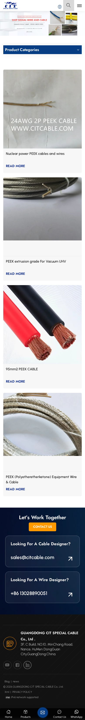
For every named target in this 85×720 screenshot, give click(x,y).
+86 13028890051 (29, 593)
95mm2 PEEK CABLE (22, 369)
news (16, 681)
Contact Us (42, 526)
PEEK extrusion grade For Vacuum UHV (36, 261)
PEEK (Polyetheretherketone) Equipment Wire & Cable (41, 479)
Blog (7, 681)
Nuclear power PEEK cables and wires (35, 154)
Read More (15, 166)
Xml (7, 692)
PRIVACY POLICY (22, 692)
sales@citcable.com (32, 557)
